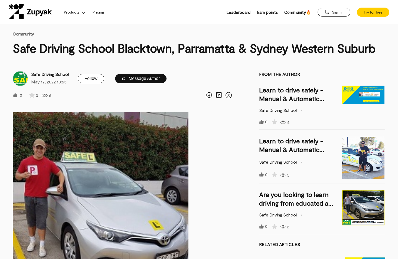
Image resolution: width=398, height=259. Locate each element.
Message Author (144, 78)
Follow (90, 78)
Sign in (337, 12)
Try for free (373, 12)
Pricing (98, 12)
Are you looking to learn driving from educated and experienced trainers (297, 203)
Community (23, 33)
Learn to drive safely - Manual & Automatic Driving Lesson (291, 98)
